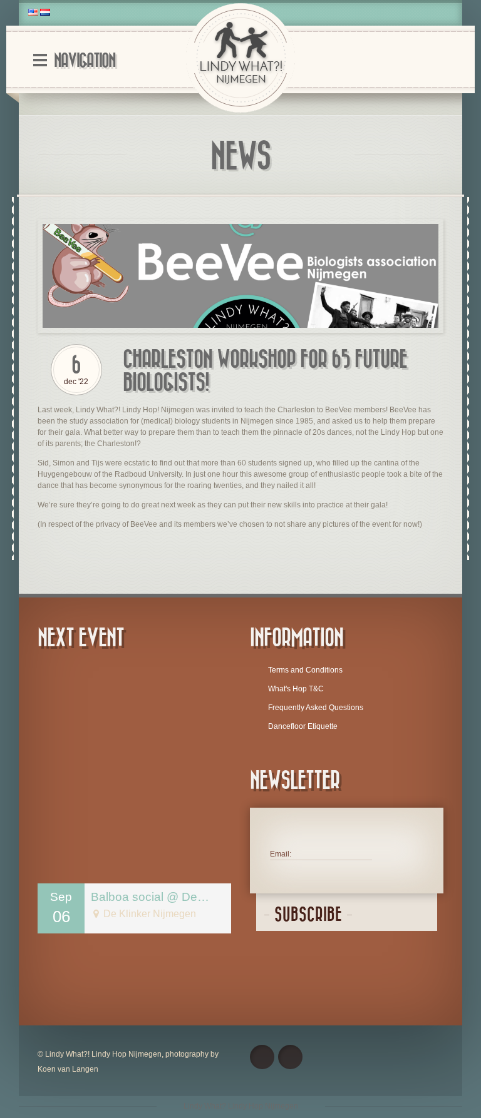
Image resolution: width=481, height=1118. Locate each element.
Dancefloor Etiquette (303, 726)
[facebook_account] (262, 1057)
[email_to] (290, 1057)
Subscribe (308, 915)
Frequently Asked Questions (315, 707)
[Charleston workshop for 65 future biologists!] (240, 276)
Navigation (84, 61)
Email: (280, 854)
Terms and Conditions (305, 670)
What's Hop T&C (296, 688)
